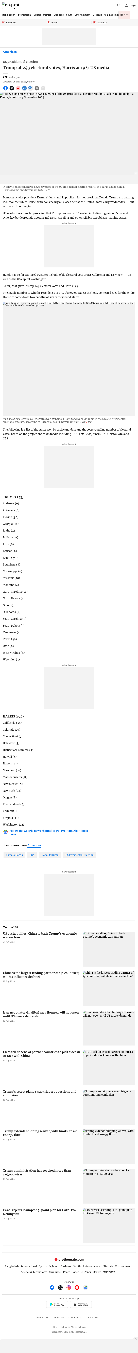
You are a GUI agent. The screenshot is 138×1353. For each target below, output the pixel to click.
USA (32, 855)
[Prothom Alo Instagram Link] (70, 1288)
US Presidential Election (79, 855)
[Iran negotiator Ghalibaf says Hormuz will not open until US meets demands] (109, 1028)
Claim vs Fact (111, 14)
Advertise (59, 1317)
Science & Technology (34, 1272)
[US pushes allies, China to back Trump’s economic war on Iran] (109, 949)
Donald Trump (50, 855)
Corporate (55, 1272)
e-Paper (86, 1272)
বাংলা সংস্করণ (109, 1272)
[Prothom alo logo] (69, 1260)
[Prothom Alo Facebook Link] (53, 1288)
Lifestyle (97, 14)
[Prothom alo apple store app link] (81, 1305)
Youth (69, 14)
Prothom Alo (42, 1317)
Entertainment (82, 14)
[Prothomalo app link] (57, 1305)
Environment (123, 1266)
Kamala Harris (14, 855)
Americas (10, 52)
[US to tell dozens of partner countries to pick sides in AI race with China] (109, 1067)
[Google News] (86, 1288)
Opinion (47, 14)
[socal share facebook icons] (6, 90)
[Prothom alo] (11, 5)
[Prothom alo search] (119, 5)
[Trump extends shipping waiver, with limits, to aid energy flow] (109, 1146)
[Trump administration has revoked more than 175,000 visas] (109, 1186)
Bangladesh (8, 14)
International (24, 14)
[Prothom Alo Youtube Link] (78, 1288)
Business (59, 14)
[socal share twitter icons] (12, 90)
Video (76, 1272)
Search (97, 1272)
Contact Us (92, 1317)
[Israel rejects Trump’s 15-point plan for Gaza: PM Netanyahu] (109, 1225)
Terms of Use (75, 1317)
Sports (37, 14)
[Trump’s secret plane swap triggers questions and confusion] (109, 1107)
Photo (66, 1272)
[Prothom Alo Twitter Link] (62, 1288)
